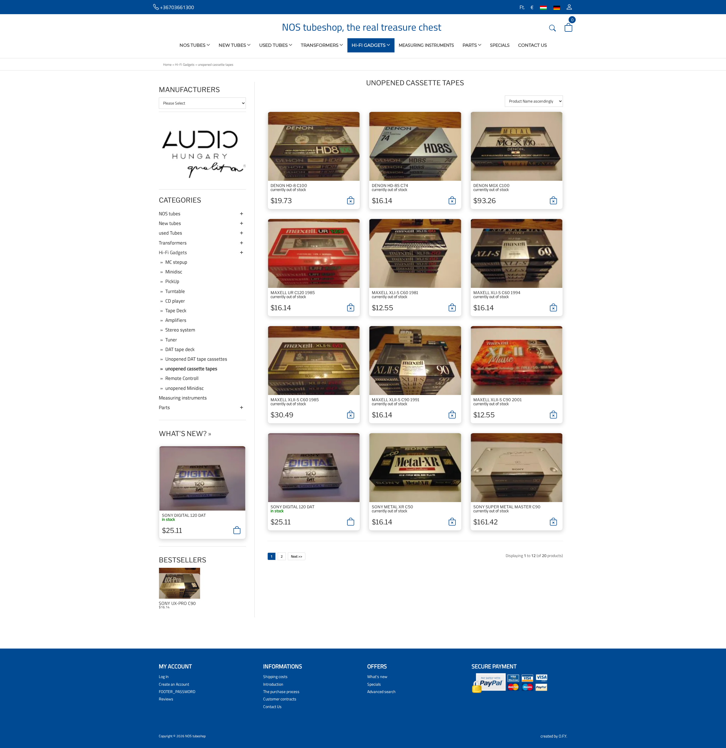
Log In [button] (164, 676)
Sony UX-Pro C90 (177, 603)
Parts (470, 45)
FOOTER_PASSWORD (177, 691)
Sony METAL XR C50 (392, 506)
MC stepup (176, 262)
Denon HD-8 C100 (289, 185)
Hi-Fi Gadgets (369, 45)
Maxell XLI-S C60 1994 (496, 292)
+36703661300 (176, 7)
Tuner (171, 339)
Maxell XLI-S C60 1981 (395, 292)
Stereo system (180, 329)
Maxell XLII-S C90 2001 (497, 399)
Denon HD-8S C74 (390, 185)
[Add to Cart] (237, 530)
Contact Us (532, 45)
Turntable (175, 291)
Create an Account (174, 684)
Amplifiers (175, 320)
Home (167, 64)
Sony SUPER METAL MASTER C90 (507, 506)
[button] (569, 7)
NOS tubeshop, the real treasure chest (361, 27)
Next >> (296, 556)
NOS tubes (193, 45)
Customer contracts (279, 699)
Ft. (521, 7)
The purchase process (281, 691)
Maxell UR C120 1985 (293, 292)
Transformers (320, 45)
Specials (500, 45)
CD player (175, 301)
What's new (377, 676)
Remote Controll (182, 378)
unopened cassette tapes (215, 64)
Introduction (273, 684)
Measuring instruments (426, 45)
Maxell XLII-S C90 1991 (395, 399)
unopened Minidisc (184, 388)
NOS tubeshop (195, 736)
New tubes (233, 45)
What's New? (183, 434)
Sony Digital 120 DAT (184, 515)
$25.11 (172, 530)
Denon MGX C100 (491, 185)
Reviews (166, 699)
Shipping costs (275, 676)
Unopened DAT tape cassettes (196, 359)
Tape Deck (175, 310)
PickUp (172, 281)
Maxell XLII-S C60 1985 (295, 399)
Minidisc (173, 271)
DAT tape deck (180, 349)
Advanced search (381, 691)
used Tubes (274, 45)
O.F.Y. (563, 736)
